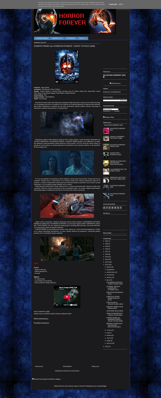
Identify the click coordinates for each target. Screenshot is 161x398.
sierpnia (109, 277)
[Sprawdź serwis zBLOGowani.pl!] (115, 83)
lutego (109, 340)
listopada (110, 269)
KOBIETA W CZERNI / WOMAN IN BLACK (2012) (113, 298)
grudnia (109, 267)
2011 (106, 346)
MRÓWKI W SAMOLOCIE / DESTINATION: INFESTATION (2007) (118, 162)
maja (108, 332)
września (109, 274)
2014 (107, 259)
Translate (116, 111)
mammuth (82, 386)
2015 (107, 257)
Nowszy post (39, 366)
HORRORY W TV (57, 38)
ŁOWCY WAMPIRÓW (88, 223)
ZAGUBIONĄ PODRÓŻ (57, 141)
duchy (41, 313)
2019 (107, 246)
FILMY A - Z (82, 38)
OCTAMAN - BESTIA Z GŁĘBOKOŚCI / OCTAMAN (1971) (113, 288)
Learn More (113, 4)
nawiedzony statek (49, 313)
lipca (108, 280)
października (111, 272)
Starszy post (95, 366)
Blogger (104, 386)
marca (109, 338)
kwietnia (109, 335)
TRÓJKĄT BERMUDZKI (41, 141)
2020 (107, 243)
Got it (121, 4)
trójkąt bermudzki (66, 313)
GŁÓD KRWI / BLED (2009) (114, 311)
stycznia (109, 343)
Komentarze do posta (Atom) (70, 371)
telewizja (58, 313)
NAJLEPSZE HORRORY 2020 (114, 75)
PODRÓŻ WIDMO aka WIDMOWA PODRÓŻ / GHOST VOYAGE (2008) (114, 319)
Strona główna (67, 366)
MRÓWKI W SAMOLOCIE (42, 223)
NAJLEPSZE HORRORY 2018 (113, 125)
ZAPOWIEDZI (71, 38)
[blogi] (108, 117)
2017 (107, 251)
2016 (107, 254)
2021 (107, 241)
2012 (107, 264)
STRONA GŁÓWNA (42, 38)
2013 (107, 262)
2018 (107, 249)
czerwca (109, 330)
